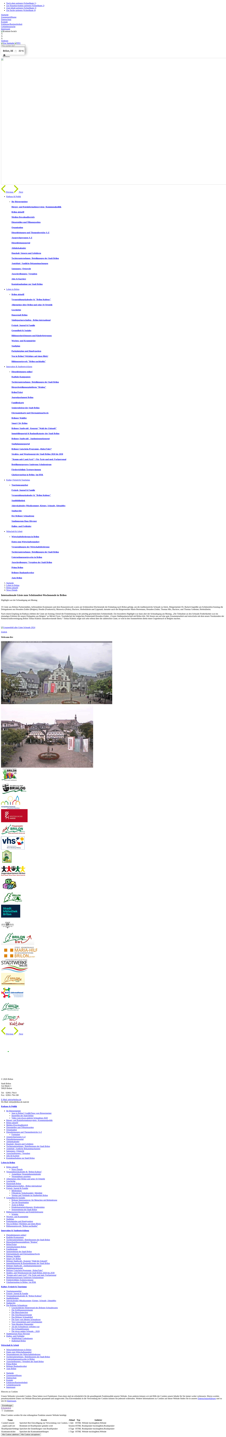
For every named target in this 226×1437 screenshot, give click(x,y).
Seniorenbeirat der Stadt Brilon (25, 408)
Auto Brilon (17, 578)
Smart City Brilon (19, 423)
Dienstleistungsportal (21, 243)
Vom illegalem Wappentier (22, 1324)
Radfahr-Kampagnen (21, 377)
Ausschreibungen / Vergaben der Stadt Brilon (32, 562)
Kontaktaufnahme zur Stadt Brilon (27, 284)
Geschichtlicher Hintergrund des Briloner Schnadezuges (35, 1308)
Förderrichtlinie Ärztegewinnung (26, 469)
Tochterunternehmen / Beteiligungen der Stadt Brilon (35, 258)
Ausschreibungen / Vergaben (24, 274)
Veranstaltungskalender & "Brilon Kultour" (31, 299)
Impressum (5, 29)
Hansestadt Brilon (19, 315)
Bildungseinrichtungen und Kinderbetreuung (32, 335)
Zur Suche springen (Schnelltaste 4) (21, 10)
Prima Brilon (17, 567)
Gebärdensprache (8, 26)
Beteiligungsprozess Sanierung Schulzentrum (31, 464)
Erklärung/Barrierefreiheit (11, 24)
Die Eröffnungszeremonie (22, 1310)
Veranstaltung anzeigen (21, 1176)
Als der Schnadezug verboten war (25, 1326)
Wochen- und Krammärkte (24, 341)
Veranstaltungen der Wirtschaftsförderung (30, 547)
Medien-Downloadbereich (23, 217)
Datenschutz (6, 19)
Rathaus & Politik (13, 196)
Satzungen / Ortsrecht (21, 269)
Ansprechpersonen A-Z (22, 238)
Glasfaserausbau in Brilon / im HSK (27, 475)
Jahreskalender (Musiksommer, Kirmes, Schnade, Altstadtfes (38, 506)
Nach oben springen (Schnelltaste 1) (21, 3)
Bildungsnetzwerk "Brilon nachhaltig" (29, 361)
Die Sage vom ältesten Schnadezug (26, 1319)
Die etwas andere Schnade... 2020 (26, 1331)
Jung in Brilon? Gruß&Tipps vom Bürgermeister (32, 1113)
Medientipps (17, 1191)
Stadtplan (16, 346)
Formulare (16, 1134)
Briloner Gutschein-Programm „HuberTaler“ (32, 449)
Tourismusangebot (20, 485)
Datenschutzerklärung (207, 1398)
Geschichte (16, 310)
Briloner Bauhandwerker (23, 572)
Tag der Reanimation (20, 1202)
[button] (7, 192)
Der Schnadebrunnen (20, 1329)
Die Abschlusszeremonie (22, 1315)
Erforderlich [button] (6, 1408)
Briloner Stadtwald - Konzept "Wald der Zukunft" (34, 428)
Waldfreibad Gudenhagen (22, 1338)
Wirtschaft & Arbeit (14, 531)
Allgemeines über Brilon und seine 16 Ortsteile (32, 305)
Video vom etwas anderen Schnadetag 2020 (30, 1118)
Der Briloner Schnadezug (23, 516)
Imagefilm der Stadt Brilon (22, 1115)
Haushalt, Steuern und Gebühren (26, 253)
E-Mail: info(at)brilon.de (11, 1099)
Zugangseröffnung (8, 17)
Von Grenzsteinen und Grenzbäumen (27, 1322)
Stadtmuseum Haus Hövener (24, 521)
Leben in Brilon (12, 289)
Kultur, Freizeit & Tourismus (18, 480)
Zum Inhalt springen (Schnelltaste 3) (21, 8)
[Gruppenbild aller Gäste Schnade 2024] (18, 627)
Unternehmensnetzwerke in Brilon (27, 557)
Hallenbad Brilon (19, 1341)
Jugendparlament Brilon (22, 397)
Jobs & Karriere (19, 279)
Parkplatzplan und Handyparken (26, 351)
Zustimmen (8, 1411)
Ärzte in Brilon (18, 1205)
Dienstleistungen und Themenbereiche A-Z (30, 232)
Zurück (4, 632)
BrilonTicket (17, 392)
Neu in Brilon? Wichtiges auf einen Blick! (30, 356)
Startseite (5, 15)
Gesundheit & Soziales (21, 330)
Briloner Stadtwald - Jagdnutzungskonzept (31, 438)
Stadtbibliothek (18, 500)
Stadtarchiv (17, 511)
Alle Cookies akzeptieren (30, 1435)
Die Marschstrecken (20, 1312)
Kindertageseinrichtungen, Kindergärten (28, 1207)
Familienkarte (18, 403)
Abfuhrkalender (19, 248)
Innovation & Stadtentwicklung (19, 366)
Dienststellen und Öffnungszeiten (26, 222)
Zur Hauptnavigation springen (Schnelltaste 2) (25, 5)
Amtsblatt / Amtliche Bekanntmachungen (30, 263)
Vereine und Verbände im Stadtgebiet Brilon (30, 1195)
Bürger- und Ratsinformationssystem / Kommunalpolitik (36, 207)
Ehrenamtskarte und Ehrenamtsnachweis (30, 413)
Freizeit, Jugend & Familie (23, 325)
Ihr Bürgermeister (20, 202)
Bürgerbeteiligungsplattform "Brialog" (29, 387)
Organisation (17, 227)
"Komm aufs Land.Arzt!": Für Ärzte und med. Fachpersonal (39, 459)
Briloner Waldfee (19, 418)
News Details (11, 590)
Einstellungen (7, 1406)
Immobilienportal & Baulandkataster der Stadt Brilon (35, 433)
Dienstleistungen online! (22, 372)
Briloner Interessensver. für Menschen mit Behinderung (34, 1200)
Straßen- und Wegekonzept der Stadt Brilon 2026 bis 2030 (37, 454)
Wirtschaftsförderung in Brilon (25, 537)
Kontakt (4, 22)
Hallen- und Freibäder (21, 526)
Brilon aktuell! (18, 212)
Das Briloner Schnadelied (22, 1317)
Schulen (15, 1214)
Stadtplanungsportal (21, 444)
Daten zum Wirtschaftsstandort (25, 542)
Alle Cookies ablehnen (10, 1435)
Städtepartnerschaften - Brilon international (31, 320)
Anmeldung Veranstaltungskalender (26, 1174)
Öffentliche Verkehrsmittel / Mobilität (27, 1193)
